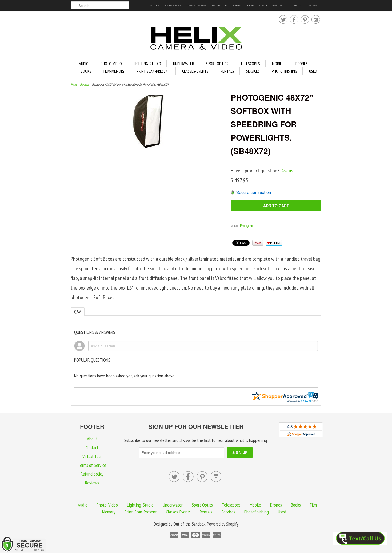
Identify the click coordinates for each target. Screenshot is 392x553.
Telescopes (250, 63)
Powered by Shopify (222, 524)
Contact (237, 5)
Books (86, 71)
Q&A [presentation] (77, 311)
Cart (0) (298, 5)
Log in (263, 5)
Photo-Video (111, 63)
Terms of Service (196, 5)
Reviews (154, 5)
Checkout (313, 5)
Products (84, 84)
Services (253, 71)
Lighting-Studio (147, 63)
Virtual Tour (219, 5)
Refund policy (173, 5)
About (250, 5)
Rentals (227, 71)
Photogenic (246, 225)
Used (313, 71)
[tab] (78, 311)
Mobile (277, 63)
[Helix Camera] (196, 39)
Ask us (287, 170)
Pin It (257, 243)
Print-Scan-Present (153, 71)
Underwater (183, 63)
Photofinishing (284, 71)
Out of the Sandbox (189, 524)
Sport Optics (217, 63)
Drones (301, 63)
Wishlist (277, 5)
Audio (84, 63)
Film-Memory (114, 71)
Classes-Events (195, 71)
